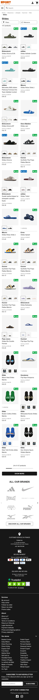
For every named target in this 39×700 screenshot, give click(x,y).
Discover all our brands (19, 524)
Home (3, 13)
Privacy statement (7, 632)
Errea (23, 232)
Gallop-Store (6, 653)
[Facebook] (17, 696)
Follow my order (7, 605)
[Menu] (2, 8)
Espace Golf (6, 648)
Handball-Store (7, 658)
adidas (23, 51)
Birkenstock (6, 51)
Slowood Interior (25, 646)
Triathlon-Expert (25, 660)
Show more (19, 473)
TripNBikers (24, 662)
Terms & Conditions (8, 621)
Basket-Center (6, 639)
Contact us (19, 540)
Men (30, 13)
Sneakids (23, 653)
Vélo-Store (23, 664)
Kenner (23, 158)
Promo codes (6, 609)
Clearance (10, 13)
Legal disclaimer (7, 625)
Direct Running (7, 644)
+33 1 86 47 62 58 (19, 546)
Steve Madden (26, 124)
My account (5, 600)
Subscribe (30, 684)
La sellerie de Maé (8, 662)
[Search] (7, 8)
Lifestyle (17, 13)
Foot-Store (5, 651)
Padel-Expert (24, 639)
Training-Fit (24, 655)
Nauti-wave (5, 667)
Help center (5, 602)
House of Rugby (7, 660)
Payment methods (8, 627)
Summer (24, 13)
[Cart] (37, 2)
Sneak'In (23, 651)
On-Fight (4, 669)
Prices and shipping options (11, 630)
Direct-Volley (6, 646)
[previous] (1, 503)
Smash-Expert (25, 648)
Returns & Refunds (8, 623)
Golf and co (5, 655)
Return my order (7, 607)
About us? (5, 616)
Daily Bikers (6, 642)
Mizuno (23, 85)
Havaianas (24, 375)
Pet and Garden (25, 644)
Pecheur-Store (25, 642)
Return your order (19, 575)
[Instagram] (21, 696)
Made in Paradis (7, 664)
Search (10, 8)
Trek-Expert (24, 658)
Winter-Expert (24, 667)
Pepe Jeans (6, 339)
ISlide (4, 375)
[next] (37, 503)
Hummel (24, 339)
